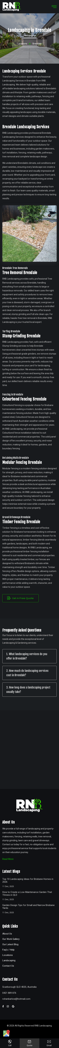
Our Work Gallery (11, 939)
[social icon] (6, 1033)
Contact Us (8, 965)
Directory (29, 1030)
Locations (22, 43)
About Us (7, 933)
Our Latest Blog (10, 944)
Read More (8, 859)
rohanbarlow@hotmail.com (16, 998)
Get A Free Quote (22, 598)
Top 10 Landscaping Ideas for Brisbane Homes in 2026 (27, 880)
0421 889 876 (9, 992)
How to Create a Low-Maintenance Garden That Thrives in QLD (27, 893)
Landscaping (8, 960)
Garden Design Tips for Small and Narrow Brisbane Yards (28, 906)
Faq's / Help (8, 949)
